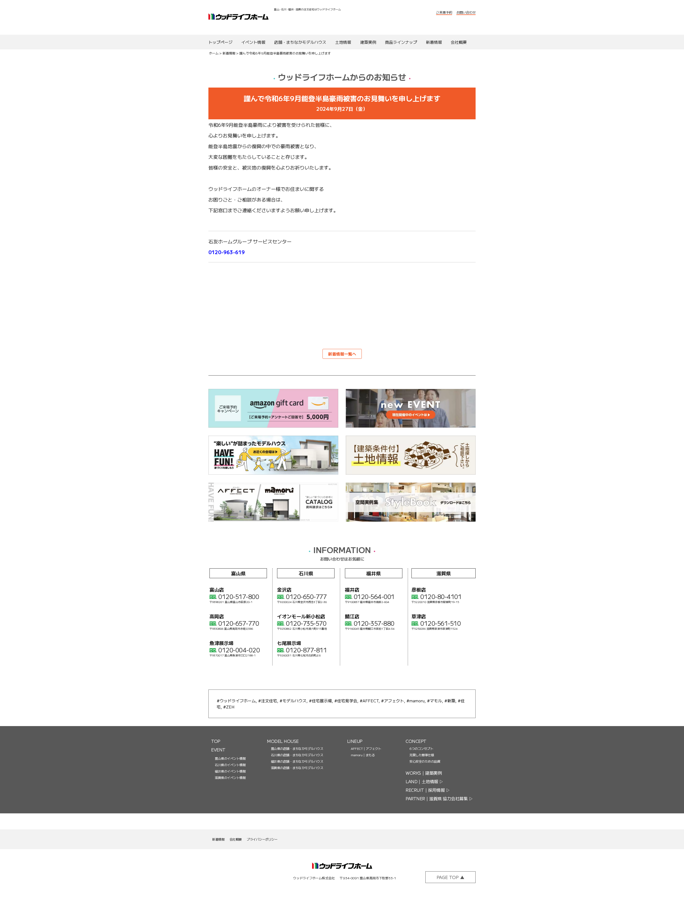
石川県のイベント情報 (230, 764)
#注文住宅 (267, 700)
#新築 (449, 700)
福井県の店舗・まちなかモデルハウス (297, 761)
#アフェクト (392, 700)
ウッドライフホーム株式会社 (238, 17)
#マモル (434, 700)
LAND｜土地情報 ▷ (425, 781)
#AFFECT (369, 700)
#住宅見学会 (345, 700)
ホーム (214, 53)
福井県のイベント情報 (230, 771)
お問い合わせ (466, 12)
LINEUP (355, 741)
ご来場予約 (444, 12)
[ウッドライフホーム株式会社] (342, 869)
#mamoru (415, 700)
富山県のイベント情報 (230, 758)
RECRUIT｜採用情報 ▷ (428, 790)
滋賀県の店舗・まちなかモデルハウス (297, 767)
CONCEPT (416, 741)
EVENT (218, 749)
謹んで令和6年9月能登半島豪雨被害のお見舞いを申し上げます (285, 53)
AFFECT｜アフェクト (366, 748)
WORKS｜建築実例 (424, 773)
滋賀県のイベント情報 (230, 777)
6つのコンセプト (421, 748)
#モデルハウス (292, 700)
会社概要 (236, 839)
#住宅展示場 (320, 700)
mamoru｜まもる (363, 755)
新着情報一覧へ (342, 354)
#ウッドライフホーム (236, 700)
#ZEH (228, 707)
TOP (215, 741)
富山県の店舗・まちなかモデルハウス (297, 748)
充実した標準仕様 (421, 755)
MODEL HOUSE (283, 741)
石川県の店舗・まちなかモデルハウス (297, 755)
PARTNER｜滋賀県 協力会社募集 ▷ (439, 798)
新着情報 (229, 53)
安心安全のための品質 (424, 761)
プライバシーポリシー (262, 839)
